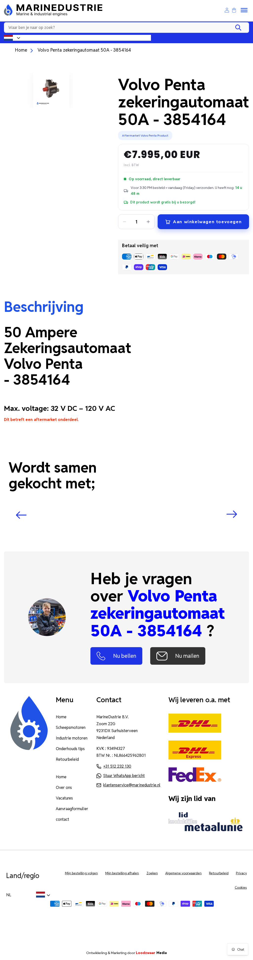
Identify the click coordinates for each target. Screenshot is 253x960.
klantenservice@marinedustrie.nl (131, 785)
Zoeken (152, 873)
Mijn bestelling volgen (81, 873)
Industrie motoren (71, 738)
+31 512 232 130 (117, 766)
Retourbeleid (67, 759)
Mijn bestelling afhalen (122, 873)
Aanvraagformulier (72, 808)
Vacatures (64, 798)
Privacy (241, 873)
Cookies (241, 887)
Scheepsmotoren (70, 727)
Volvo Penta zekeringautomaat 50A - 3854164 (84, 50)
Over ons (64, 787)
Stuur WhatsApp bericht (124, 775)
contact (62, 819)
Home (21, 50)
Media (151, 953)
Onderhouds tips (70, 748)
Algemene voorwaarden (183, 873)
